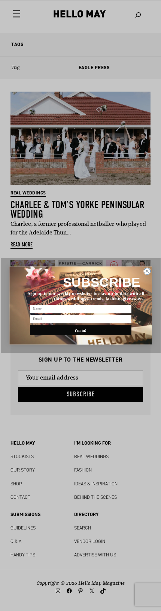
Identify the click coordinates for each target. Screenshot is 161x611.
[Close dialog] (147, 271)
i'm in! (80, 330)
